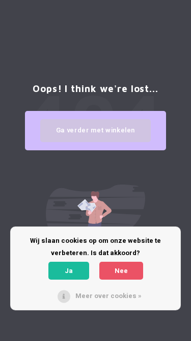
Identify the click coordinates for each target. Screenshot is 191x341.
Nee (121, 271)
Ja (69, 271)
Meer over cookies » (108, 296)
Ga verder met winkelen (95, 130)
